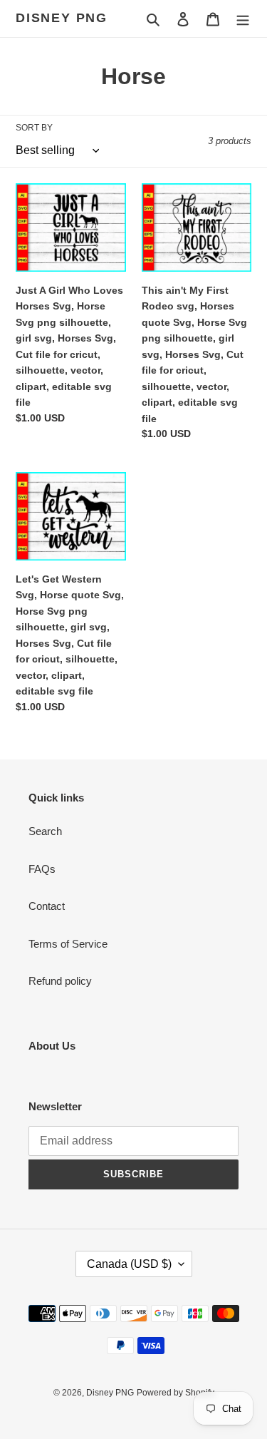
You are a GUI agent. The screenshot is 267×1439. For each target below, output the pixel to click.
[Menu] (243, 19)
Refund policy (60, 981)
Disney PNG (62, 18)
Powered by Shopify (175, 1393)
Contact (46, 906)
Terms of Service (68, 944)
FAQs (42, 869)
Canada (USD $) (129, 1264)
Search (45, 831)
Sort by (34, 128)
